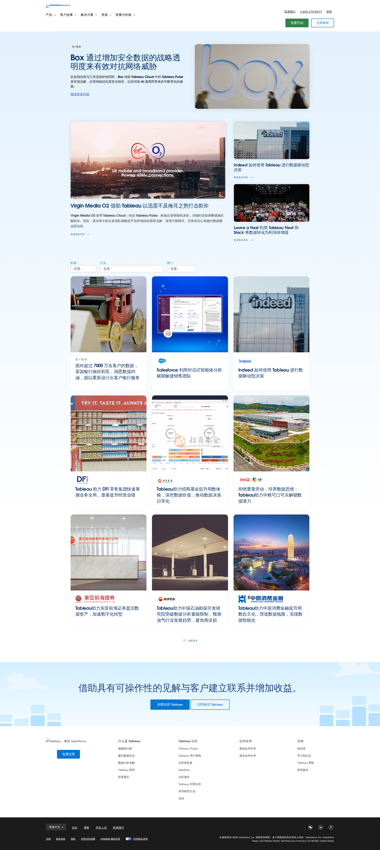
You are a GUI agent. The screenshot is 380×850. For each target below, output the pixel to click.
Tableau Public (188, 748)
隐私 (73, 839)
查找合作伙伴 (247, 748)
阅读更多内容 (79, 94)
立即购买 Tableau (210, 704)
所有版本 (302, 770)
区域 (73, 263)
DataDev (184, 770)
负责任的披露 (88, 839)
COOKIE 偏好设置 (110, 839)
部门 (170, 263)
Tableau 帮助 (305, 763)
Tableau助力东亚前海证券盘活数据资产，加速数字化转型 (107, 611)
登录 (329, 11)
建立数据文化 (126, 755)
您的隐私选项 (140, 839)
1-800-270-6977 (311, 11)
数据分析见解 (126, 763)
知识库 (301, 748)
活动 (181, 798)
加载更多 (193, 640)
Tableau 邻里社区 (190, 784)
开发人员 (101, 827)
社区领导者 (185, 763)
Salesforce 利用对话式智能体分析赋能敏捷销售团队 (189, 373)
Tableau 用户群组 (190, 755)
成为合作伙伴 (247, 755)
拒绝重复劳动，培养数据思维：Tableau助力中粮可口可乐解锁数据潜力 (270, 495)
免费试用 (68, 754)
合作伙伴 (245, 741)
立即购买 (322, 23)
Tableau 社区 (188, 741)
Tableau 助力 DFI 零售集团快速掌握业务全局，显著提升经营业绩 (107, 492)
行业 (103, 263)
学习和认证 (304, 755)
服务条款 (61, 839)
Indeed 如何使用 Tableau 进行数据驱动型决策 (270, 373)
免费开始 (297, 23)
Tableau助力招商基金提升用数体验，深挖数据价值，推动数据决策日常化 (189, 495)
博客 (86, 827)
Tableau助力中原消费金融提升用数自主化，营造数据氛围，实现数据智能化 (270, 614)
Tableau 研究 (126, 770)
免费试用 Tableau (170, 704)
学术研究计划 (187, 791)
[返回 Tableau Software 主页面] (63, 4)
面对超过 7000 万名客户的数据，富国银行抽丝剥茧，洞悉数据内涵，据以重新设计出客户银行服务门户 (107, 375)
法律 (48, 839)
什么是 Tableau (129, 741)
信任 (74, 827)
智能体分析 (125, 748)
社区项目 (184, 777)
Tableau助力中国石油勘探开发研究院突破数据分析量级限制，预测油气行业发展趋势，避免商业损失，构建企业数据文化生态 (189, 617)
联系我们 (289, 11)
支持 (300, 741)
